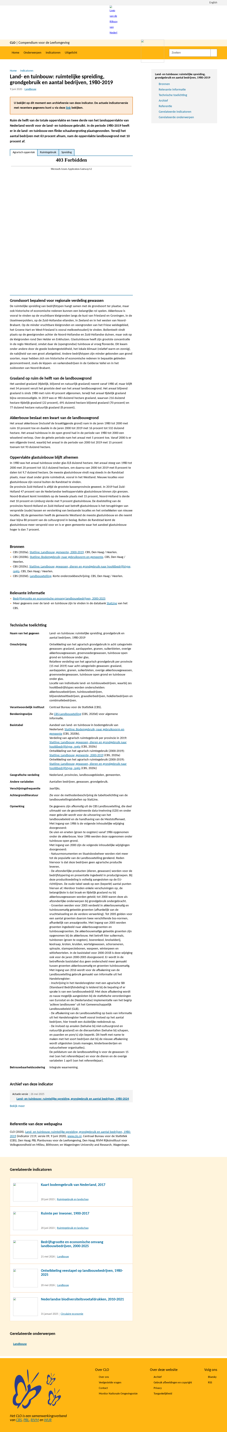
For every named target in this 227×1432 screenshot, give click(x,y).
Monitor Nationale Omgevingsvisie (118, 1393)
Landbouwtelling (40, 576)
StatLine (112, 603)
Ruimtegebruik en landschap (72, 1199)
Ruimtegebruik (48, 152)
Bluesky (212, 1377)
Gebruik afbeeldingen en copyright (173, 1382)
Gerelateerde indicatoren (175, 111)
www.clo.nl (74, 1136)
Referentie (165, 106)
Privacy (158, 1388)
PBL (26, 1420)
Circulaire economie (72, 1314)
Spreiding (66, 152)
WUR (48, 1420)
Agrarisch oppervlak (24, 152)
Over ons (104, 1377)
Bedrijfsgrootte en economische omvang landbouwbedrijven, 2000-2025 (59, 598)
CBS (19, 1420)
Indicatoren (53, 52)
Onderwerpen (32, 52)
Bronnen (164, 84)
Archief (163, 100)
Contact (103, 1388)
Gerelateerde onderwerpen (176, 117)
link (68, 107)
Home (15, 52)
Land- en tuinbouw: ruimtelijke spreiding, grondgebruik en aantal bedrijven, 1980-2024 (73, 1098)
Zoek (213, 53)
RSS (210, 1382)
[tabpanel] (71, 225)
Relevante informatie (172, 89)
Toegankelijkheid (163, 1393)
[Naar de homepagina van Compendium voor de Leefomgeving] (113, 23)
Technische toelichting (173, 95)
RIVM (35, 1420)
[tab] (24, 152)
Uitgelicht (71, 52)
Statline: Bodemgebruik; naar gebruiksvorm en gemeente (66, 557)
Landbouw (30, 89)
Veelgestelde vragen (110, 1382)
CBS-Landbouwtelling (67, 714)
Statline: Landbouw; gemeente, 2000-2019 (57, 552)
